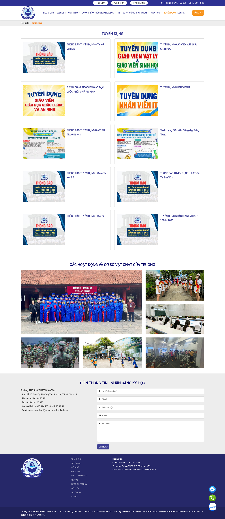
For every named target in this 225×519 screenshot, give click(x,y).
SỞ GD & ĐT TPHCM (138, 13)
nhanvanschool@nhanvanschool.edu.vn (48, 410)
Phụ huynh (139, 3)
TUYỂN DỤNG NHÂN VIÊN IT (175, 87)
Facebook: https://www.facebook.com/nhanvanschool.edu (169, 511)
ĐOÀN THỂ (86, 13)
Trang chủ (48, 13)
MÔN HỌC (155, 13)
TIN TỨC (121, 13)
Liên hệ (181, 13)
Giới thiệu (73, 13)
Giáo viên (119, 3)
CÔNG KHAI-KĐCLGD (105, 13)
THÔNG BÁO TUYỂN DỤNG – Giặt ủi (85, 216)
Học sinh (100, 3)
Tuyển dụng (170, 13)
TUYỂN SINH (61, 13)
